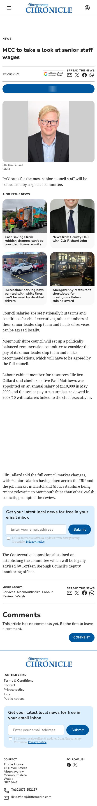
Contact (9, 685)
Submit (80, 529)
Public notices (14, 699)
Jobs (7, 694)
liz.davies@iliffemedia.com (31, 797)
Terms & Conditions (18, 680)
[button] (9, 7)
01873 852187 (26, 790)
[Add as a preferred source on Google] (53, 74)
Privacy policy (14, 690)
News (6, 38)
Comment (81, 637)
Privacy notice (35, 541)
